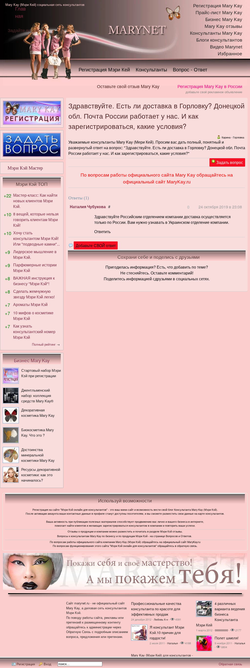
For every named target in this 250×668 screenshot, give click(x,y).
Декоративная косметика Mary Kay (37, 412)
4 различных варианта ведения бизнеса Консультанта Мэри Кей (220, 614)
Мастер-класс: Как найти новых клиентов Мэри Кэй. (35, 200)
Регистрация (26, 664)
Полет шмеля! (227, 637)
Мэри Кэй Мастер (25, 167)
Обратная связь (230, 664)
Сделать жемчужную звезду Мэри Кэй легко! (34, 294)
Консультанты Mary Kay (216, 33)
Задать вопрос (229, 162)
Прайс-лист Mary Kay (219, 12)
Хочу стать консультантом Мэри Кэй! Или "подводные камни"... (36, 238)
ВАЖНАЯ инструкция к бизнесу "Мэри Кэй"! (34, 280)
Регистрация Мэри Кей (104, 69)
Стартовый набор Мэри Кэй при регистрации (41, 373)
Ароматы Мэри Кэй (30, 304)
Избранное (230, 53)
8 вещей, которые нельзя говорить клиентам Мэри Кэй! (36, 219)
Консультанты (151, 69)
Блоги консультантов (219, 40)
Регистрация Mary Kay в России (209, 86)
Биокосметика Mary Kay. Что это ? (37, 432)
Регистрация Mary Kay (217, 5)
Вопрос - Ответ (190, 69)
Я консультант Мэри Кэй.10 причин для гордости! (167, 632)
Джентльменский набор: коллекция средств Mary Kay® (37, 395)
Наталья (172, 643)
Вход (47, 664)
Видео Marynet (226, 46)
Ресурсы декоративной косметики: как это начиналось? (40, 475)
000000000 (221, 630)
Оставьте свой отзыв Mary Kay (128, 86)
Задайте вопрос (24, 30)
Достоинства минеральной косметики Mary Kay (37, 455)
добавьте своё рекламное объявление (214, 92)
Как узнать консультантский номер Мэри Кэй (34, 331)
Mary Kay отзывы (223, 26)
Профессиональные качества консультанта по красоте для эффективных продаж (156, 609)
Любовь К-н (161, 619)
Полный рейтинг (44, 344)
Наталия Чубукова (88, 206)
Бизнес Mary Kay (223, 19)
